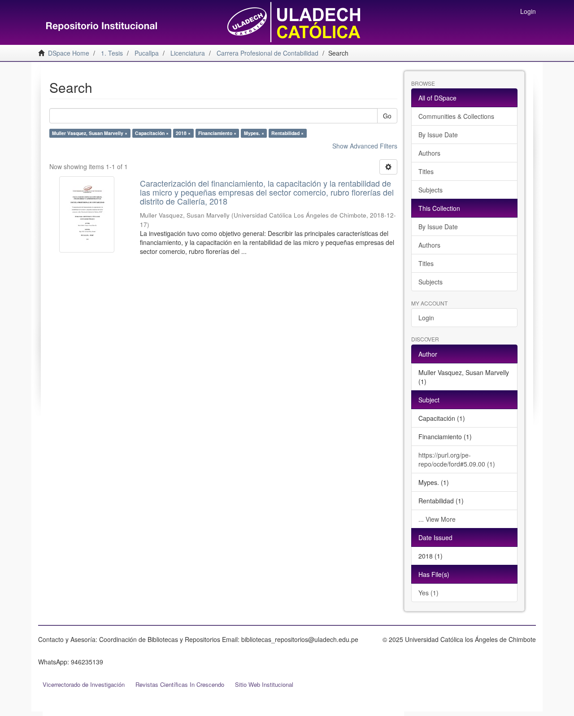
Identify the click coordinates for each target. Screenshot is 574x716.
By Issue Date (438, 134)
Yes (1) (428, 592)
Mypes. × (254, 133)
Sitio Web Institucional (264, 684)
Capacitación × (152, 133)
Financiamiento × (217, 133)
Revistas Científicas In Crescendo (179, 684)
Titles (426, 171)
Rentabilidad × (287, 133)
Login (426, 317)
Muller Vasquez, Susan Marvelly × (89, 133)
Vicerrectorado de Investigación (84, 684)
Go (387, 115)
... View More (437, 519)
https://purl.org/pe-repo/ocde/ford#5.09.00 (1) (456, 459)
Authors (429, 152)
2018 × (183, 133)
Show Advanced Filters (364, 145)
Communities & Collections (456, 116)
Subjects (430, 189)
